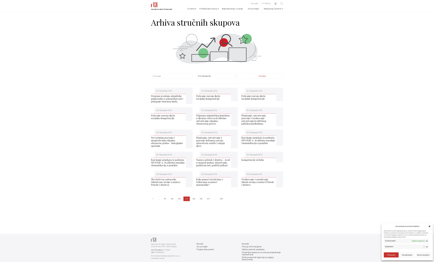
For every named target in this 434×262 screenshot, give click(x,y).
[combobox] (217, 76)
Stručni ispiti (253, 9)
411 (165, 199)
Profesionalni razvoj (208, 9)
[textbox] (217, 76)
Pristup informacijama (252, 247)
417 (208, 199)
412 (172, 199)
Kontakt (254, 3)
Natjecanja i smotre (272, 9)
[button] (429, 226)
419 (221, 199)
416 (201, 199)
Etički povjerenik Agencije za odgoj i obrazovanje (258, 258)
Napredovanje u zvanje (232, 9)
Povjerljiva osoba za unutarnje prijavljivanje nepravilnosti (261, 253)
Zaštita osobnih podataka (253, 249)
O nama (190, 9)
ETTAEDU (266, 3)
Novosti (200, 244)
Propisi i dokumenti (205, 249)
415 (194, 199)
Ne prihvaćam (407, 255)
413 (179, 199)
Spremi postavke (423, 255)
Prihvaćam (391, 255)
